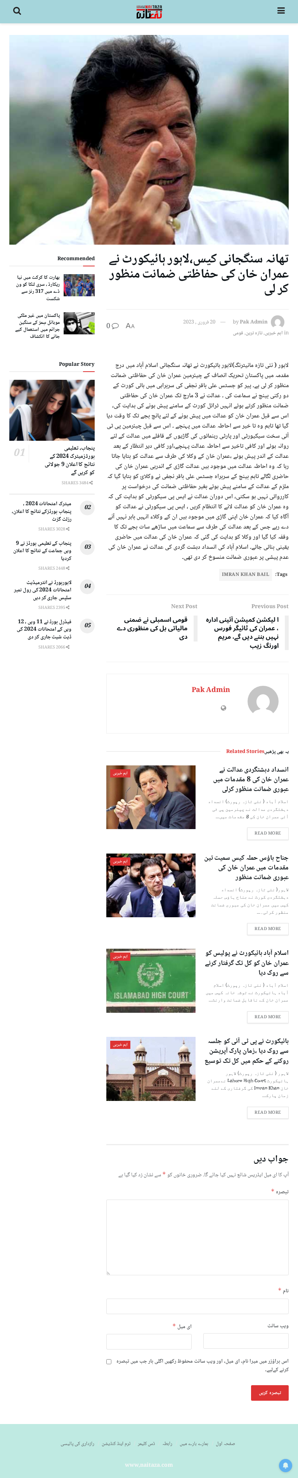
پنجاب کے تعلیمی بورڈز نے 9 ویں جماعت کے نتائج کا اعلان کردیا (42, 551)
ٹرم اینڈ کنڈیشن (116, 1444)
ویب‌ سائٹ (278, 1326)
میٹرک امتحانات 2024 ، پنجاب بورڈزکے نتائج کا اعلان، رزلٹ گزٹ (41, 511)
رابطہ (167, 1444)
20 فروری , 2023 (199, 322)
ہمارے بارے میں (194, 1444)
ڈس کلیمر (146, 1444)
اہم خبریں (274, 333)
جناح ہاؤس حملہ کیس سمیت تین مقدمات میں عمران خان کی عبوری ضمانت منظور (246, 867)
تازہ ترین (254, 333)
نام (283, 1291)
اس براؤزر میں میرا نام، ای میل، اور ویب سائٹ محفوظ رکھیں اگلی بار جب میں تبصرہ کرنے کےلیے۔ (202, 1366)
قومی (238, 333)
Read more (268, 833)
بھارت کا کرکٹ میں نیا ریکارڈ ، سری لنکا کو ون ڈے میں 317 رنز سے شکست (38, 288)
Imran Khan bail (245, 575)
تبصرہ (280, 1192)
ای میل (182, 1326)
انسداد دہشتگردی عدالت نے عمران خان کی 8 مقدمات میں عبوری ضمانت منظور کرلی (251, 779)
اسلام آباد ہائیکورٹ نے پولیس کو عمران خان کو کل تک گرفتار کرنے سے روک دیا (247, 963)
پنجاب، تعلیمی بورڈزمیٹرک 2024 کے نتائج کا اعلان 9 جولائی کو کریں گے (70, 460)
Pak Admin (254, 322)
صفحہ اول (225, 1444)
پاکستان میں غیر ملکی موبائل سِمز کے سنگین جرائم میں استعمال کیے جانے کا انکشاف (37, 326)
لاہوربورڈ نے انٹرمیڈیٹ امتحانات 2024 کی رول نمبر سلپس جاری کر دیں (42, 590)
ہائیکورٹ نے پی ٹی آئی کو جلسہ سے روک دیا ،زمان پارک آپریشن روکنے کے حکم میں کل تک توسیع (246, 1051)
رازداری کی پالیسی (77, 1444)
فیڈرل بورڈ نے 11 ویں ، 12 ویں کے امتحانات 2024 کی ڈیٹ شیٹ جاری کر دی (44, 629)
